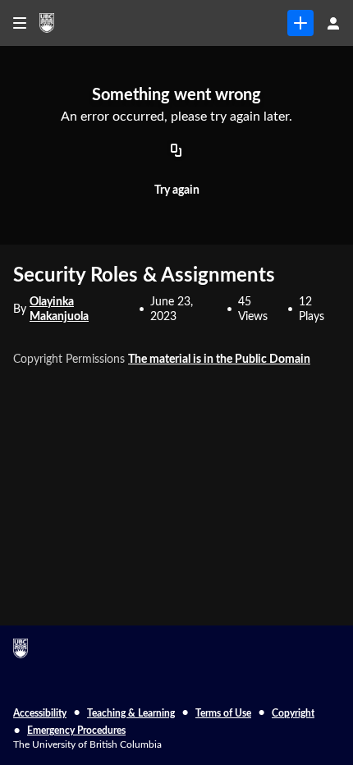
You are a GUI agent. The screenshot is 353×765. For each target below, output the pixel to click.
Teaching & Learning (131, 713)
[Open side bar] (20, 23)
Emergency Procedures (76, 730)
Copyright (293, 713)
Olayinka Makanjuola (59, 309)
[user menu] (333, 23)
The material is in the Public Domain (219, 359)
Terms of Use (223, 713)
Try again (176, 190)
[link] (300, 23)
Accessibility (39, 713)
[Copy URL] (176, 152)
